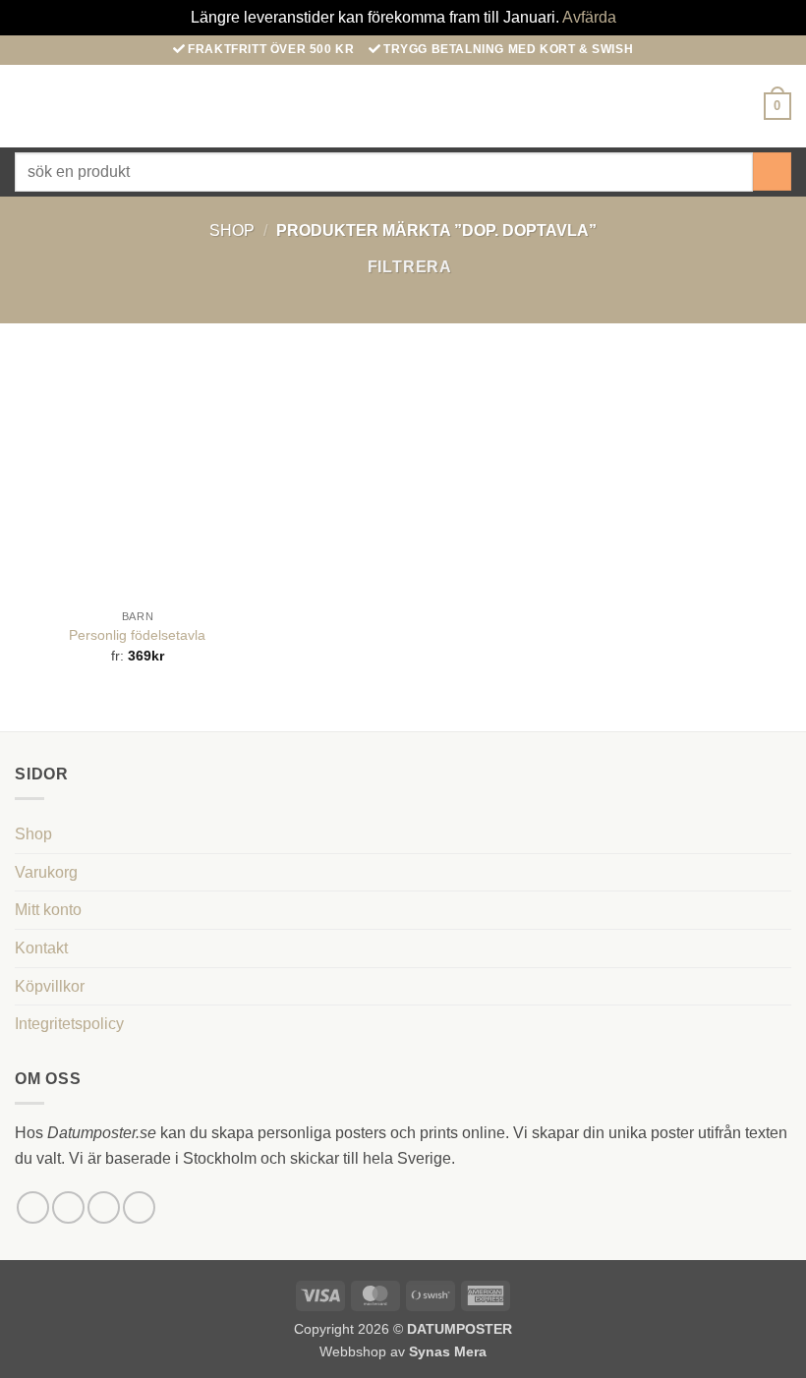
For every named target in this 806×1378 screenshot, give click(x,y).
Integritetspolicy (69, 1023)
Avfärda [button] (589, 17)
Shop (232, 230)
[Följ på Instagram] (68, 1207)
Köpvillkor (50, 986)
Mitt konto (48, 909)
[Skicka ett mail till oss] (139, 1207)
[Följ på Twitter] (103, 1207)
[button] (26, 106)
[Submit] (772, 171)
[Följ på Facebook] (33, 1207)
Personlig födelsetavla (137, 635)
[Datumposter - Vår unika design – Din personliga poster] (403, 106)
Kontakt (41, 948)
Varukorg (46, 872)
